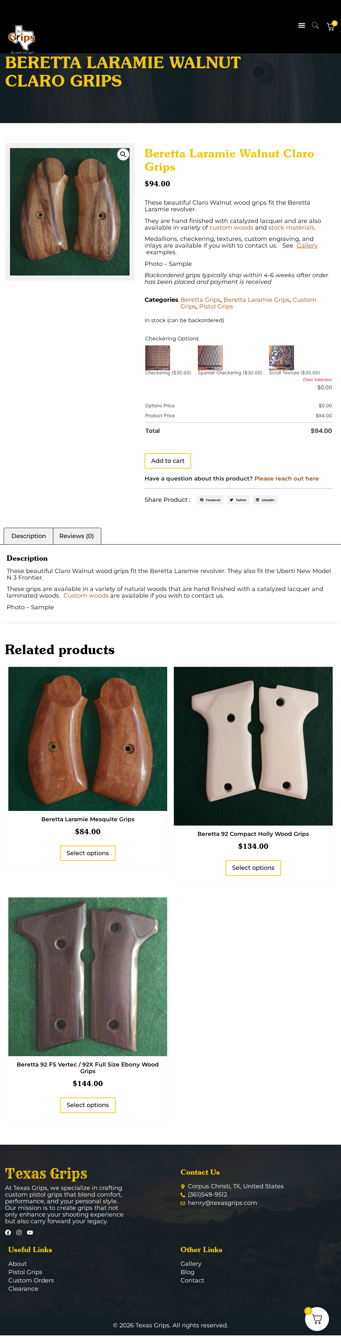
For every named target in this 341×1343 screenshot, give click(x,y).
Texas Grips (46, 1173)
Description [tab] (28, 536)
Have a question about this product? (232, 478)
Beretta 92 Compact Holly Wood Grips (253, 834)
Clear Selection (317, 379)
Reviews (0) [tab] (76, 536)
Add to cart (167, 461)
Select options (88, 853)
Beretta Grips (200, 299)
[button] (301, 25)
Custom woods (86, 595)
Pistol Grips (216, 306)
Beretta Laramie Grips (256, 299)
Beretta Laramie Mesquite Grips (88, 819)
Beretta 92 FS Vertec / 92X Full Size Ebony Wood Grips (88, 1067)
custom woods (231, 227)
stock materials (291, 227)
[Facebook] (8, 1233)
